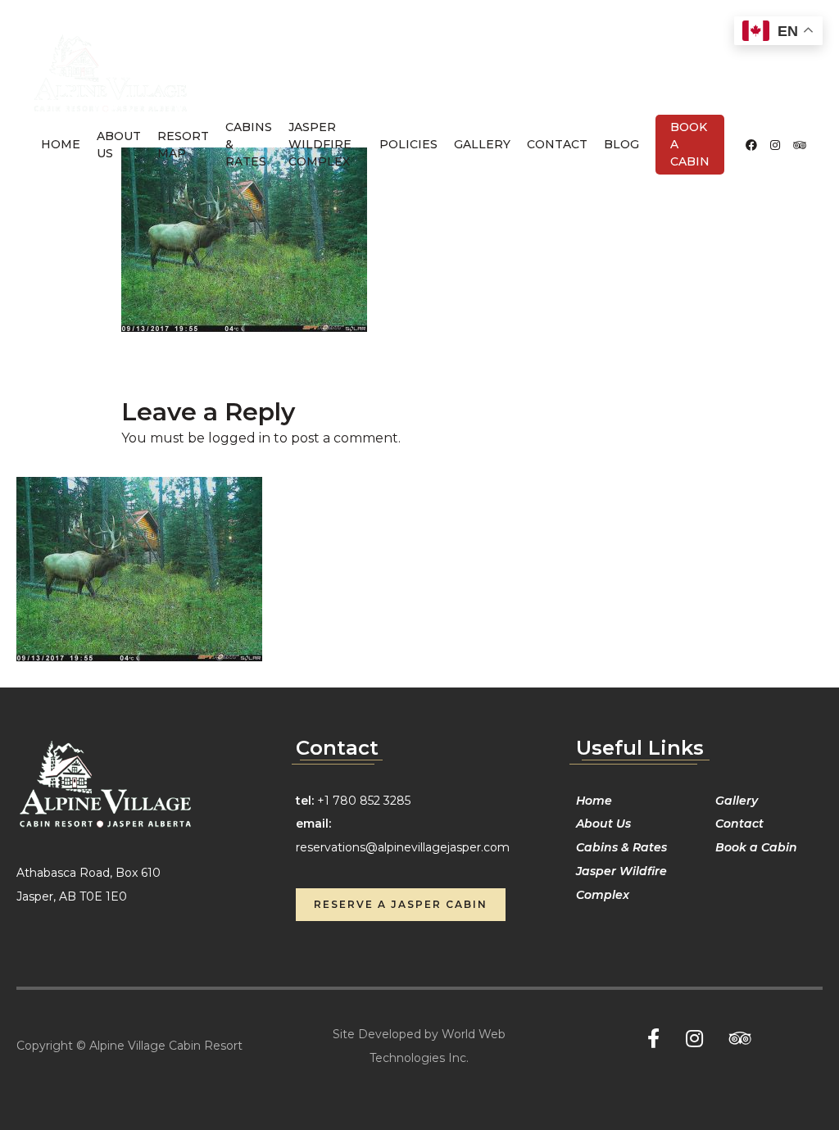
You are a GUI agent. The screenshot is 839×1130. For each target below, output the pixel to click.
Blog (621, 144)
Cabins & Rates (248, 144)
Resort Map (183, 145)
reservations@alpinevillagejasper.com (403, 847)
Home (60, 144)
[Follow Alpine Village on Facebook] (751, 145)
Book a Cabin (690, 144)
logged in (239, 438)
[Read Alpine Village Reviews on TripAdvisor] (799, 145)
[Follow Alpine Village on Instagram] (775, 145)
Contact (557, 144)
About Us (119, 145)
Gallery (482, 144)
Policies (408, 144)
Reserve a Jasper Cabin (401, 904)
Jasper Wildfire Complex (319, 144)
